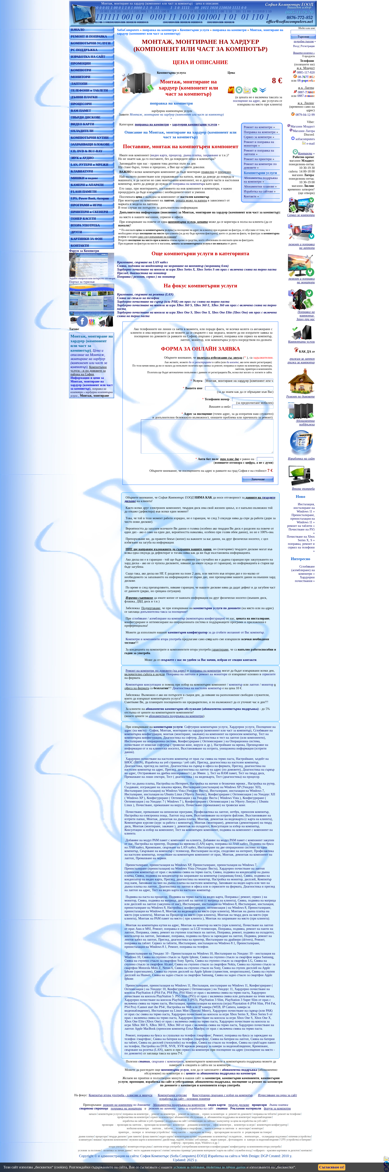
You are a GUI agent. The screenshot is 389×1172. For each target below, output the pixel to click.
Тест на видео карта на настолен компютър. (181, 890)
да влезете (232, 362)
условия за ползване (89, 1150)
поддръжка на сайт (175, 1121)
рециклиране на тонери (258, 1132)
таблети (168, 1128)
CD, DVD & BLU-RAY (86, 151)
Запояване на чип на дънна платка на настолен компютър (178, 883)
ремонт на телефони (289, 1114)
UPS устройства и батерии (295, 1139)
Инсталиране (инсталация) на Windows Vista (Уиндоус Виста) (166, 790)
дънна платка (192, 155)
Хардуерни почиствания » (305, 579)
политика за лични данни (117, 1150)
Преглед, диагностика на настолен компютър (227, 762)
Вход (296, 46)
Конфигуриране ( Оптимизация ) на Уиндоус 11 (200, 989)
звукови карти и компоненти (145, 1139)
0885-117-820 (306, 72)
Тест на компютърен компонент (196, 830)
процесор (175, 155)
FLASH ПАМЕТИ (84, 191)
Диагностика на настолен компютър (197, 688)
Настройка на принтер (150, 843)
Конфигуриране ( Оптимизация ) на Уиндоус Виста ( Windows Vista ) (194, 798)
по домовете (126, 1105)
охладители (235, 1136)
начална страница (180, 1150)
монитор (267, 684)
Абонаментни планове (259, 186)
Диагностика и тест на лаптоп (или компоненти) (231, 737)
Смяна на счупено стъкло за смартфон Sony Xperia (158, 960)
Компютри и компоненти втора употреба (153, 639)
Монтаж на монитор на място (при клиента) (211, 925)
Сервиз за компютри (258, 137)
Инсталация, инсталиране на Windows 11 (220, 985)
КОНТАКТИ (80, 245)
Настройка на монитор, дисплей (234, 879)
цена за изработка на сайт (195, 1108)
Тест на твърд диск (251, 773)
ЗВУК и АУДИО (82, 158)
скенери (136, 1132)
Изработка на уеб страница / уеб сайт (170, 762)
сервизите (269, 674)
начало (93, 1114)
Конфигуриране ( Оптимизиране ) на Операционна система (219, 741)
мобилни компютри (138, 1128)
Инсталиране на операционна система (150, 741)
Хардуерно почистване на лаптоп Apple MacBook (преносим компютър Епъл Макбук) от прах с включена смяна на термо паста (199, 1026)
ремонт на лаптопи (162, 1108)
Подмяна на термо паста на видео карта (196, 897)
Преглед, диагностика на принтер (181, 939)
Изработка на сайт (222, 1156)
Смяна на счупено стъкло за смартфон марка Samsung (236, 957)
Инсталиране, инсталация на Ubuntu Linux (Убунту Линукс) (165, 794)
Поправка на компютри (260, 132)
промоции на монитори (157, 1124)
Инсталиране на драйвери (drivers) (229, 939)
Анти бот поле (208, 459)
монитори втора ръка (140, 1146)
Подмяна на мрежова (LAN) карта (190, 843)
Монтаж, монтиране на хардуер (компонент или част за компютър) (205, 730)
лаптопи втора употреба (166, 1146)
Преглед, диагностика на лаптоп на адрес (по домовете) (203, 769)
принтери (123, 1132)
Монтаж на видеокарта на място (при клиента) (197, 911)
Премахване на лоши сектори (144, 776)
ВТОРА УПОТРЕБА (85, 225)
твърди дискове (117, 1136)
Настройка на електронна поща (145, 815)
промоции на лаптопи (129, 1124)
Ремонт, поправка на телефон (188, 946)
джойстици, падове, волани (178, 1139)
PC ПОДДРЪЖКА (84, 50)
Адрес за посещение (198, 414)
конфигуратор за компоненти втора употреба (255, 1146)
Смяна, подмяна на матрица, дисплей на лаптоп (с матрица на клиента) (187, 900)
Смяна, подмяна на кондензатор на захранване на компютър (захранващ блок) (188, 875)
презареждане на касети (227, 1132)
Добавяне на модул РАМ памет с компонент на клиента (163, 840)
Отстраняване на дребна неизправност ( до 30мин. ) (173, 773)
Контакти (250, 196)
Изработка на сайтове (258, 191)
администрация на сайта (119, 1156)
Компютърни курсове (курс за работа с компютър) (158, 822)
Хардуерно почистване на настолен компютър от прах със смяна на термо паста (180, 758)
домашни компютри (199, 1124)
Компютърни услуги (194, 30)
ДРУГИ (76, 232)
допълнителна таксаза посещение (163, 611)
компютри (178, 1124)
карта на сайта (225, 1150)
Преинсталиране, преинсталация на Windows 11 (158, 985)
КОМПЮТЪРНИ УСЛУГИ (91, 43)
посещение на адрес (246, 101)
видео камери (218, 1139)
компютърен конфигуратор (272, 1124)
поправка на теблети (264, 1114)
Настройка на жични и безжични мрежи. (218, 783)
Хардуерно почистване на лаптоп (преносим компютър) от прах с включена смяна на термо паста (194, 870)
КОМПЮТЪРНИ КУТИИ (90, 137)
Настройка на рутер (261, 783)
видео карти (166, 1136)
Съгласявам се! (331, 1167)
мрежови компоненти (115, 1139)
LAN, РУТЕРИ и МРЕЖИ (89, 164)
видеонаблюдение (262, 1117)
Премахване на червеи (151, 858)
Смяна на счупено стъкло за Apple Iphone (170, 957)
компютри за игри (244, 1124)
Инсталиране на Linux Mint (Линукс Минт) (181, 1010)
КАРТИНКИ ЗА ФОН (86, 239)
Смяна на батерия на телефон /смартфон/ (181, 1039)
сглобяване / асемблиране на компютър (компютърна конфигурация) (178, 618)
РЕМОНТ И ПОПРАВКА (89, 36)
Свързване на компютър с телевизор (164, 851)
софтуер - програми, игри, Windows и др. (194, 1142)
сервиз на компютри (195, 1049)
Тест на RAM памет (223, 773)
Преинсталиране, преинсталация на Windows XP (158, 865)
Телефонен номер (217, 399)
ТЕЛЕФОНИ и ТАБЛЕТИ (89, 90)
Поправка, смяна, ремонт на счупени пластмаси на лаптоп (175, 932)
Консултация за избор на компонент (148, 830)
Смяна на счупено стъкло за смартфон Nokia (205, 964)
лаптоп (254, 684)
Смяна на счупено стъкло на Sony (197, 968)
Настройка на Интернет (172, 783)
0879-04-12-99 (305, 114)
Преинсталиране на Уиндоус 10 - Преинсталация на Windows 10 (169, 953)
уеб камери (201, 1139)
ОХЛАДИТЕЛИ (82, 131)
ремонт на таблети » (301, 526)
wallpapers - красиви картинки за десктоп (276, 1150)
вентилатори (252, 1136)
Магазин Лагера (304, 131)
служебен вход (243, 1150)
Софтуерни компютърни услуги (206, 727)
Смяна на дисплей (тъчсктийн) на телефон (168, 1042)
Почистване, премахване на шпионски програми (159, 812)
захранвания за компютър (212, 1136)
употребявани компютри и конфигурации (205, 1146)
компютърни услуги (168, 727)
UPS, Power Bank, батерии (90, 198)
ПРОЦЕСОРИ (81, 104)
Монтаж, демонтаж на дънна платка (171, 819)
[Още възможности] (262, 90)
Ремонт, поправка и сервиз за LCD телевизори (184, 928)
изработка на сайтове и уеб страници (143, 1121)
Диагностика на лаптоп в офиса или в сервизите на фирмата (200, 886)
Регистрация (308, 46)
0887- (306, 92)
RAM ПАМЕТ (81, 110)
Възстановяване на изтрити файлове (219, 815)
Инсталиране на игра (205, 851)
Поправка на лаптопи (181, 674)
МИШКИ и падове (84, 178)
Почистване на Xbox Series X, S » (301, 538)
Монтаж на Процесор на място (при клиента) (185, 915)
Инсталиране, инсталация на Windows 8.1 (207, 943)
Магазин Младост (303, 126)
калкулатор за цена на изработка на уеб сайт (241, 1121)
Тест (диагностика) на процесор (237, 776)
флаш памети (150, 1136)
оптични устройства (299, 1136)
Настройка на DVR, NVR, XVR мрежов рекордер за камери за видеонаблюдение (196, 1046)
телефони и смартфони (188, 1128)
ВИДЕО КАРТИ (82, 124)
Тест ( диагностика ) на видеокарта (190, 776)
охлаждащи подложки (274, 1136)
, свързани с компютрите (161, 1061)
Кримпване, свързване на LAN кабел (170, 847)
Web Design (250, 1156)
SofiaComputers (128, 30)
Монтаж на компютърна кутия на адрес (152, 925)
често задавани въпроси (147, 1150)
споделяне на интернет (236, 851)
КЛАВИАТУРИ (82, 171)
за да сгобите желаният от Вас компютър (216, 632)
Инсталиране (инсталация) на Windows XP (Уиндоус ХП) (222, 787)
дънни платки (86, 1136)
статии (165, 1150)
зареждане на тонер (200, 1132)
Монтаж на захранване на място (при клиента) (237, 918)
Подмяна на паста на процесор (146, 897)
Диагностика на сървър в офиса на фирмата (200, 766)
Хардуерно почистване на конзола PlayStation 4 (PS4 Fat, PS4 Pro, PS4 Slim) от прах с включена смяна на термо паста (197, 990)
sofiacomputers (305, 139)
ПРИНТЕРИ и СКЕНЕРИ (89, 212)
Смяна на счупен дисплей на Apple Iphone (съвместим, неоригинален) (202, 971)
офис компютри (222, 1124)
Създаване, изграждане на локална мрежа (152, 787)
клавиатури (85, 1139)
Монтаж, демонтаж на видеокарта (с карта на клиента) (234, 819)
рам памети (134, 1136)
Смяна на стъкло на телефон (218, 1042)
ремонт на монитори (213, 674)
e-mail (310, 143)
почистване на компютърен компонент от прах (189, 854)
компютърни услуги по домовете (217, 608)
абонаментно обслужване (189, 1117)
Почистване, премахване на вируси (160, 805)
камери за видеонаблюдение (263, 1139)
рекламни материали (203, 1150)
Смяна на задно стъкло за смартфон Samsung (182, 975)
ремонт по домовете (240, 1114)
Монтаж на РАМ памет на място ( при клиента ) (171, 918)
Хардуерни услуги (241, 727)
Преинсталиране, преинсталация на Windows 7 (224, 865)
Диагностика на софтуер (180, 737)
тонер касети (178, 1132)
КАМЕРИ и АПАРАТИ (87, 185)
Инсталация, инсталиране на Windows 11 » (304, 508)
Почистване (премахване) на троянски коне (215, 805)
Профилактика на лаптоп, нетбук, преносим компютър (231, 812)
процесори (101, 1136)
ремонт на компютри (163, 1114)
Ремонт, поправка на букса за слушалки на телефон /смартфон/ (168, 1035)
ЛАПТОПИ (79, 83)
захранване (210, 155)
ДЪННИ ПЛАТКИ (84, 97)
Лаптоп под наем (180, 815)
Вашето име (193, 388)
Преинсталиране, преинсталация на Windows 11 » (302, 518)
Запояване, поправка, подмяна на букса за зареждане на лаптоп (199, 936)
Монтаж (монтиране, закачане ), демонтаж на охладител (171, 826)
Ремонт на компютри (258, 127)
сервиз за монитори (213, 1114)
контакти (306, 1150)
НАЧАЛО (77, 29)
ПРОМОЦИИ (81, 63)
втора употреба (117, 1146)
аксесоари (244, 1128)
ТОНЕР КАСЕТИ (83, 218)
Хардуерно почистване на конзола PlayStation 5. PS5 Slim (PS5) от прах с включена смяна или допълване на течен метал (199, 994)
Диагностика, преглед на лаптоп (146, 766)
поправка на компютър (188, 184)
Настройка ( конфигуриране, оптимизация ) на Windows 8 (206, 907)
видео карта (159, 155)
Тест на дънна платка (140, 783)
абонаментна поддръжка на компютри (229, 1117)
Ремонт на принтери (258, 159)
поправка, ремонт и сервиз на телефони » (301, 547)
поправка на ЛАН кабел (231, 843)
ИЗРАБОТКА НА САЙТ (88, 56)
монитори (256, 1128)
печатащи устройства (157, 1132)
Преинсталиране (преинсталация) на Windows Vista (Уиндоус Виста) (170, 868)
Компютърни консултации (143, 684)
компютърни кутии (185, 1136)
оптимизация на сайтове (201, 1121)
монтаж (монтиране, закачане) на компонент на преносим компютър (210, 734)
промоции (107, 1124)
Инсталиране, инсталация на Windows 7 (237, 790)
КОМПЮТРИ (81, 70)
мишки (97, 1139)
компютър (235, 684)
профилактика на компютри (133, 1117)
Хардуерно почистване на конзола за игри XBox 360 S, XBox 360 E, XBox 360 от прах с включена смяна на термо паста (196, 1023)
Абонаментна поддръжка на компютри (261, 179)
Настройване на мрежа (229, 745)
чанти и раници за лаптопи (219, 1128)
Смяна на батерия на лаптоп (229, 1039)
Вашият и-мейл (219, 406)
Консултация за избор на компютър (235, 826)
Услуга (197, 380)
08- (306, 77)
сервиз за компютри (161, 1117)
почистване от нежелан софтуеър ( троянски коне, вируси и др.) (168, 745)
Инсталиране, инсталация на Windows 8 (210, 904)
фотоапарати (235, 1139)
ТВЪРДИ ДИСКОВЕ (85, 117)
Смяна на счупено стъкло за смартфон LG (223, 960)
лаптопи (156, 1128)
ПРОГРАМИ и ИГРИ (86, 205)
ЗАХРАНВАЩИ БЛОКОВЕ (90, 144)
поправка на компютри (159, 30)
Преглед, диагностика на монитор (187, 879)
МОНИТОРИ (80, 77)
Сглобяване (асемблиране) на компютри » (303, 570)
